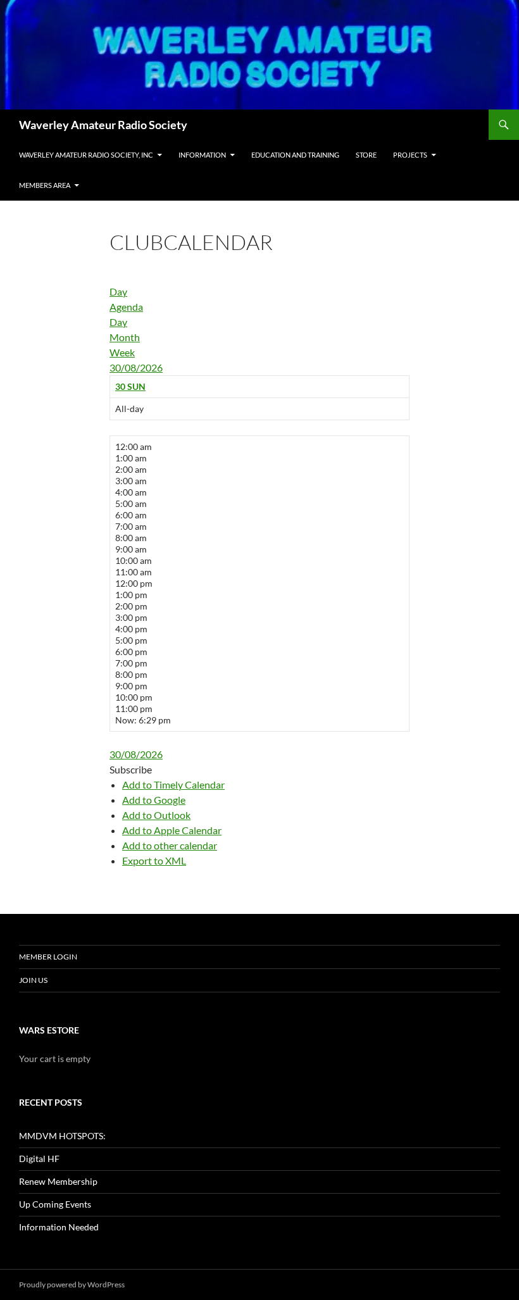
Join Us (33, 980)
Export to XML (154, 860)
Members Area (44, 185)
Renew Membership (58, 1181)
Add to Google (153, 800)
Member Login (48, 956)
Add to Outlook (156, 815)
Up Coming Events (55, 1204)
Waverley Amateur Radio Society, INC (86, 155)
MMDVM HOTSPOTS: (62, 1135)
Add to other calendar (169, 845)
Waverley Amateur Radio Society (103, 125)
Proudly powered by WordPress (72, 1284)
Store (366, 155)
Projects (410, 155)
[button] (130, 769)
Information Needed (59, 1227)
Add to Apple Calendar (172, 830)
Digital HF (39, 1158)
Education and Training (295, 155)
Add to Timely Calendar (173, 784)
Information (202, 155)
